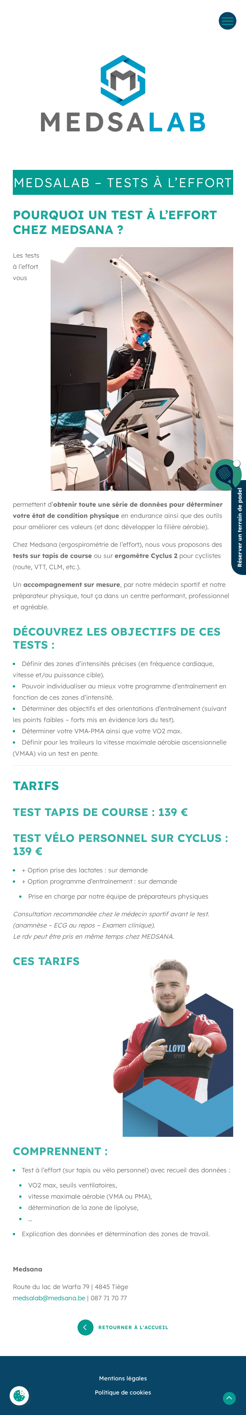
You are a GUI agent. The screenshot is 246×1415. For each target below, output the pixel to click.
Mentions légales (123, 1378)
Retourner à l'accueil (133, 1327)
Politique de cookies (123, 1392)
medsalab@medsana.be (49, 1298)
